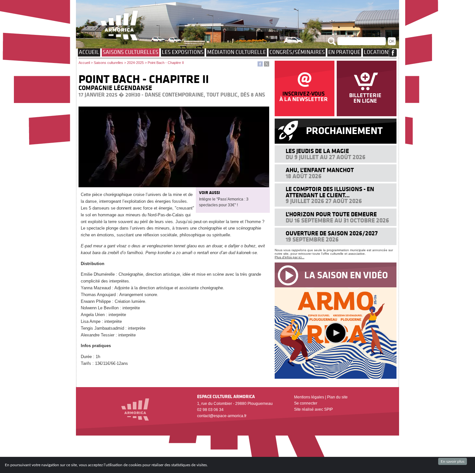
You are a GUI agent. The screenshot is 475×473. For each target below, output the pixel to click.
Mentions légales (309, 397)
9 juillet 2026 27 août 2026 (324, 201)
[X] (266, 65)
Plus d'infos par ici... (289, 257)
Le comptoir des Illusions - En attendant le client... (330, 192)
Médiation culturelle (236, 52)
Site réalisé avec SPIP (313, 409)
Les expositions (183, 52)
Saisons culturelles (130, 52)
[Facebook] (260, 65)
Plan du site (337, 397)
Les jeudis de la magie (317, 151)
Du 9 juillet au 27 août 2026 (325, 157)
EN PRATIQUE (344, 52)
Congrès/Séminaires (297, 52)
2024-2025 (135, 63)
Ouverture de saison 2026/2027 (332, 233)
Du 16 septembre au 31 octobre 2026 (337, 220)
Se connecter (305, 403)
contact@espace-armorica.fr (222, 416)
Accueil (89, 52)
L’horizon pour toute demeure (331, 214)
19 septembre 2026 (312, 239)
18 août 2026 (304, 176)
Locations (377, 52)
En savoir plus (452, 461)
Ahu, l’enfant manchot (320, 170)
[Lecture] (335, 333)
